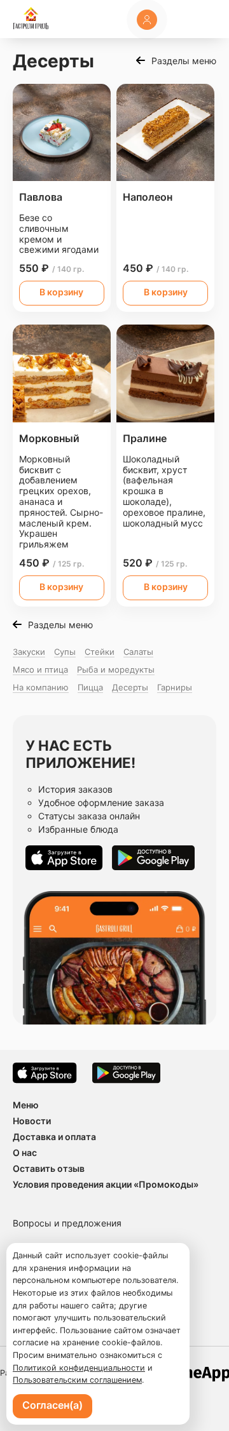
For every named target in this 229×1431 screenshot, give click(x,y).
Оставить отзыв (49, 1168)
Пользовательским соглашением (77, 1380)
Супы (65, 652)
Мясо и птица (40, 669)
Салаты (138, 652)
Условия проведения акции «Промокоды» (105, 1184)
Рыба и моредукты (116, 669)
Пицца (90, 687)
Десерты (130, 687)
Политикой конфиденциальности (79, 1368)
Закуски (29, 652)
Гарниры (174, 687)
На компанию (41, 687)
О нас (25, 1152)
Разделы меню (183, 60)
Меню (26, 1104)
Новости (32, 1120)
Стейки (99, 652)
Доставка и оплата (54, 1136)
